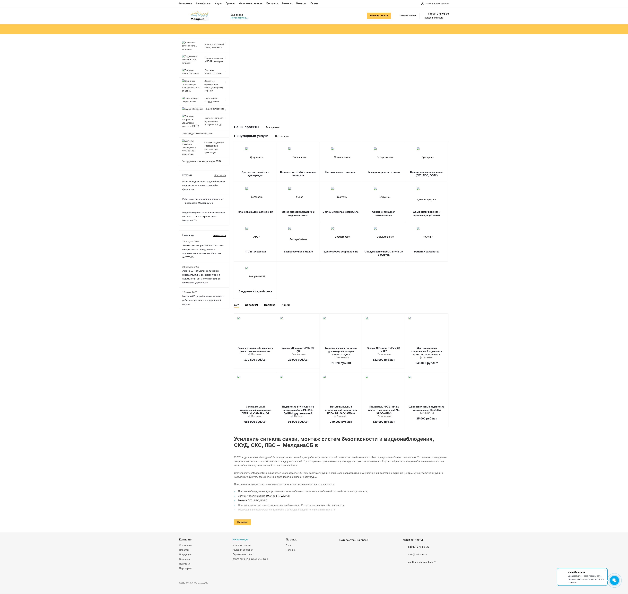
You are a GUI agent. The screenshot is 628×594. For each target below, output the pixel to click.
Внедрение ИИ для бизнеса (255, 291)
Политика (184, 563)
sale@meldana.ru (434, 17)
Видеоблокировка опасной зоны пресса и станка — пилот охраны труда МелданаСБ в (203, 216)
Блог (288, 545)
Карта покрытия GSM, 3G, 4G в (250, 558)
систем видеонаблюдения (284, 505)
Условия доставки (243, 549)
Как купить (272, 3)
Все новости (219, 235)
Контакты (287, 3)
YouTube (351, 547)
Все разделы (282, 136)
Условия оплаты (242, 545)
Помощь (291, 539)
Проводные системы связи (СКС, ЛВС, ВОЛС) (426, 174)
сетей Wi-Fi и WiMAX (277, 495)
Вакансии (301, 3)
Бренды (290, 549)
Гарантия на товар (243, 554)
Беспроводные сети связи (384, 172)
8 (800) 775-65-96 (438, 13)
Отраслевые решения (250, 3)
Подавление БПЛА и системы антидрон (298, 174)
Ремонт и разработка (426, 251)
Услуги (218, 3)
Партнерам (185, 568)
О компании (185, 3)
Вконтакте (342, 547)
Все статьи (220, 175)
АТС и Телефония (255, 251)
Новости (184, 549)
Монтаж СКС (245, 500)
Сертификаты (203, 3)
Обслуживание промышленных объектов (384, 253)
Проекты (230, 3)
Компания (185, 539)
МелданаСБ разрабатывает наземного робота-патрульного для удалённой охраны (203, 300)
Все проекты (272, 127)
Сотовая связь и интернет (341, 172)
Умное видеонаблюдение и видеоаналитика (298, 213)
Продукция (185, 554)
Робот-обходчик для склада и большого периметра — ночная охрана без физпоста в (203, 185)
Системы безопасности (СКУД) (341, 211)
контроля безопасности (330, 505)
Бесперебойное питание (298, 251)
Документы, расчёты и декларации (255, 174)
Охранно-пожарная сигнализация (383, 213)
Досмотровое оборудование (341, 251)
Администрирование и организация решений (426, 213)
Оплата (314, 3)
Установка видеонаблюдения (255, 211)
